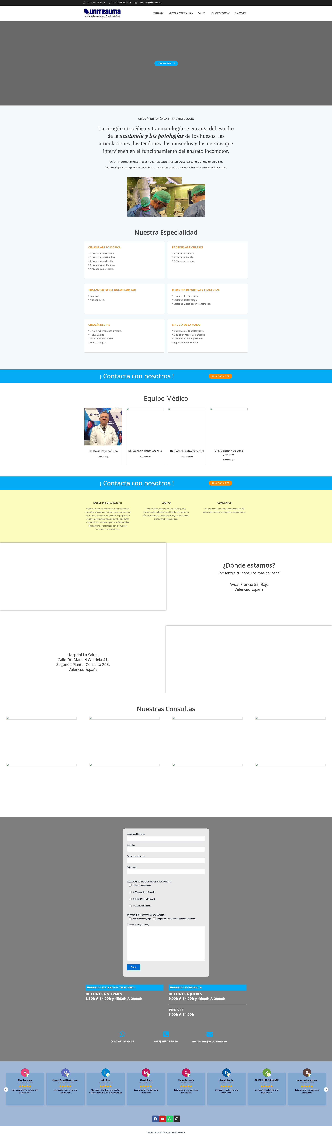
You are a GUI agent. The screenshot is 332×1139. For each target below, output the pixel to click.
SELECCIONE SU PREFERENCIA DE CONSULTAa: (146, 915)
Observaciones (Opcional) (138, 924)
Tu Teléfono (132, 867)
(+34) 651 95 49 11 (96, 2)
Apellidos (131, 845)
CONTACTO (158, 13)
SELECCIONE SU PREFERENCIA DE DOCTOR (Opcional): (149, 882)
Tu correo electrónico (136, 856)
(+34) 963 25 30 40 (166, 1041)
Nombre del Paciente (136, 834)
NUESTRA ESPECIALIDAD (181, 13)
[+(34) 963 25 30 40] (110, 2)
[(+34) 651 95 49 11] (84, 2)
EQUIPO (201, 13)
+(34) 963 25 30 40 (122, 2)
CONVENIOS (240, 13)
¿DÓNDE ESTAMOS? (220, 13)
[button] (326, 1089)
